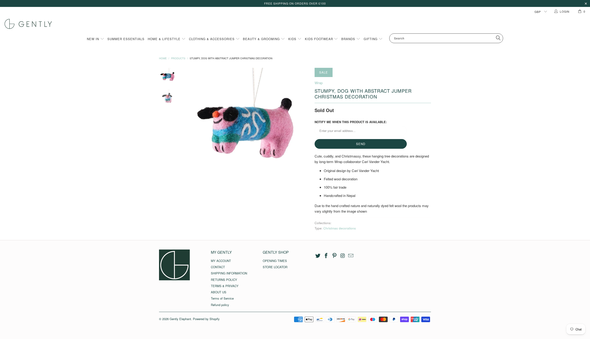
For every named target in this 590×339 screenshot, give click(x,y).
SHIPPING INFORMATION (229, 273)
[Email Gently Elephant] (351, 256)
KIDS (293, 39)
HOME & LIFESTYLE (165, 39)
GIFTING (371, 39)
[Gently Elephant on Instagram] (342, 256)
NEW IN (93, 39)
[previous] (191, 128)
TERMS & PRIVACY (225, 286)
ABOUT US (218, 292)
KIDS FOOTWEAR (319, 39)
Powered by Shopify (206, 319)
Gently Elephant (180, 319)
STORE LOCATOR (275, 267)
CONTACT (218, 267)
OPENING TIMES (275, 261)
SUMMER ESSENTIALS (126, 39)
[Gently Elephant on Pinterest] (334, 256)
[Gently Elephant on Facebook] (326, 256)
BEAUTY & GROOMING (262, 39)
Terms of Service (222, 298)
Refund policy (220, 305)
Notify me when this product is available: (351, 122)
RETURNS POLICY (224, 279)
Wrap (319, 82)
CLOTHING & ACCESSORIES (212, 39)
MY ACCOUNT (221, 261)
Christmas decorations (339, 228)
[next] (303, 128)
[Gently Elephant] (297, 24)
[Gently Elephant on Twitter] (318, 256)
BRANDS (348, 39)
